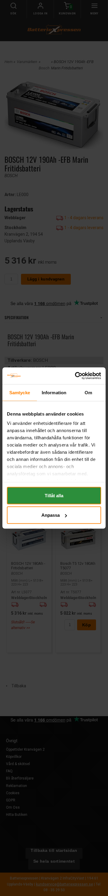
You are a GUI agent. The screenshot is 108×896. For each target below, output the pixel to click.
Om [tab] (88, 392)
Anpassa (50, 515)
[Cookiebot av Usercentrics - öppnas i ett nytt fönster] (76, 376)
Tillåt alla (54, 495)
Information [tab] (54, 392)
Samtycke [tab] (19, 392)
